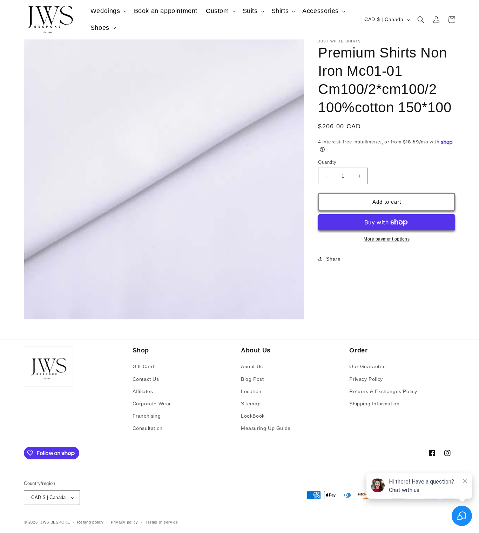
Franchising (147, 416)
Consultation (148, 428)
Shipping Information (374, 403)
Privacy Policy (366, 379)
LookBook (253, 416)
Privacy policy (124, 522)
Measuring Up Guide (266, 428)
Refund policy (90, 522)
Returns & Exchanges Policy (383, 391)
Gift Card (143, 366)
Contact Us (146, 379)
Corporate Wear (152, 403)
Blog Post (252, 379)
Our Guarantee (367, 366)
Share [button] (333, 259)
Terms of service (162, 522)
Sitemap (251, 403)
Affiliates (143, 391)
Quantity (327, 162)
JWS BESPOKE (55, 522)
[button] (108, 11)
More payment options (387, 239)
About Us (252, 366)
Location (251, 391)
